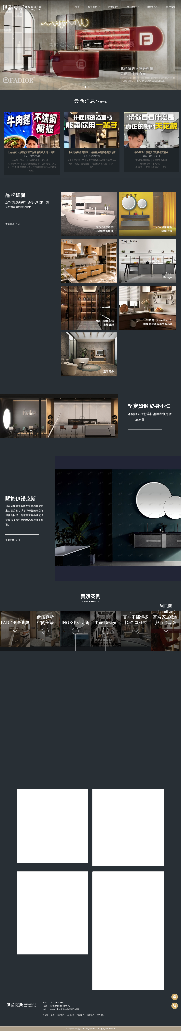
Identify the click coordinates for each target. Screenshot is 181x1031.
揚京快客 (80, 1029)
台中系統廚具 (77, 1018)
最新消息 (151, 7)
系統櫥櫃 (105, 1018)
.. (99, 1029)
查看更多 (10, 224)
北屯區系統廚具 (92, 1018)
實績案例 (131, 7)
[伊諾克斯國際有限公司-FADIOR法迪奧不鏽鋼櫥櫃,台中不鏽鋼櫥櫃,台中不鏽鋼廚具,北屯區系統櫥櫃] (26, 8)
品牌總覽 (112, 7)
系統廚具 (65, 1018)
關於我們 (92, 7)
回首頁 (45, 1015)
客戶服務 (170, 7)
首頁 (77, 7)
